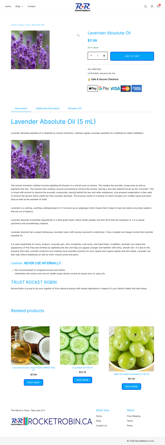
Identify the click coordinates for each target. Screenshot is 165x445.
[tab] (21, 108)
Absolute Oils (38, 25)
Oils (28, 25)
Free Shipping (133, 416)
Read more (33, 382)
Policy (130, 425)
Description (21, 108)
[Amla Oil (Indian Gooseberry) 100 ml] (131, 348)
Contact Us (101, 425)
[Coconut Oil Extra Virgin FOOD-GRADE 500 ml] (33, 345)
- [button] (91, 55)
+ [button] (104, 55)
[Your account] (152, 6)
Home (8, 6)
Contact (31, 6)
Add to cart (132, 56)
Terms (130, 421)
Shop (17, 6)
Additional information (48, 108)
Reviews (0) (74, 108)
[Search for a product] (145, 6)
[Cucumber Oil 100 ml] (82, 345)
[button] (78, 35)
